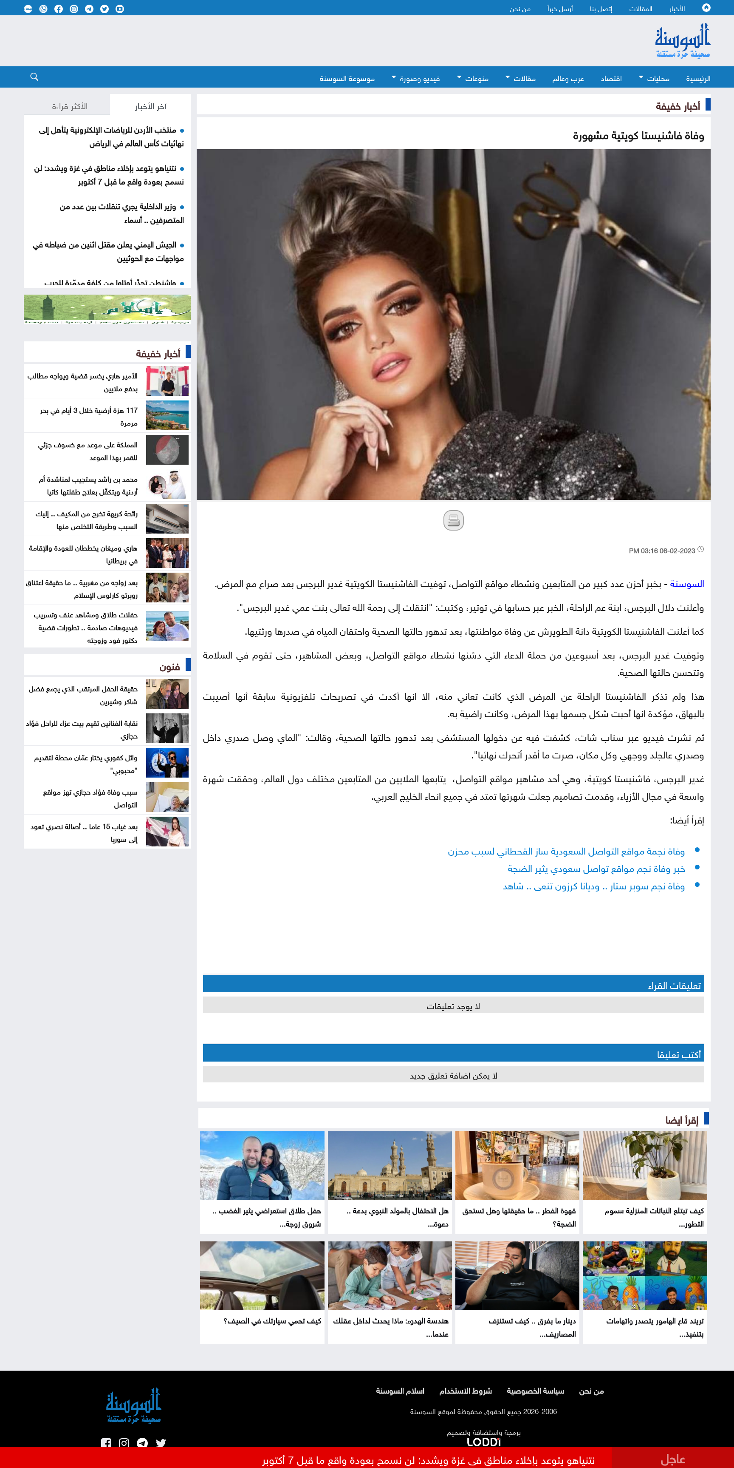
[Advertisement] (298, 41)
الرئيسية (698, 77)
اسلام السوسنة (400, 1389)
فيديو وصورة (420, 77)
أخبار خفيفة (678, 104)
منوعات (477, 77)
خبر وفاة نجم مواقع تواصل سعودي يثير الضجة (596, 866)
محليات (658, 77)
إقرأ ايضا (682, 1118)
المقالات (641, 8)
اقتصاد (611, 77)
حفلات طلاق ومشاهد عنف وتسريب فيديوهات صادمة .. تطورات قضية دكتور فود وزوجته (86, 626)
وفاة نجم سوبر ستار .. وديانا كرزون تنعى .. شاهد (594, 884)
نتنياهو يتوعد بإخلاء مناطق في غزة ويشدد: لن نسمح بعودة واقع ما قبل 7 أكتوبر (109, 173)
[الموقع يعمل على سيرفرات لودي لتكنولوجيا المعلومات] (483, 1440)
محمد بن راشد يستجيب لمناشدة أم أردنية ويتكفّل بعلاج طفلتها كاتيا (88, 484)
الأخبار (677, 8)
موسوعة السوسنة (347, 77)
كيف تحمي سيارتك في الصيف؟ (272, 1319)
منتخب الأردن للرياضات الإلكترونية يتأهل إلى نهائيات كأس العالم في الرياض (111, 135)
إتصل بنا (601, 8)
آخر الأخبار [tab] (150, 104)
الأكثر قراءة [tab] (70, 104)
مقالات (525, 77)
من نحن (520, 8)
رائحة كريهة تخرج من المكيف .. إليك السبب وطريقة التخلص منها (87, 518)
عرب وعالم (568, 77)
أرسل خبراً (560, 8)
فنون (170, 664)
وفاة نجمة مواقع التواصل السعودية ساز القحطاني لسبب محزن (566, 849)
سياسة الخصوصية (535, 1389)
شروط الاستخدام (466, 1389)
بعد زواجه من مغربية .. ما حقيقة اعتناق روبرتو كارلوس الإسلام (82, 587)
